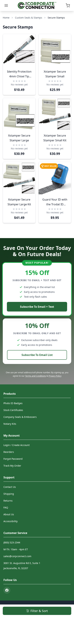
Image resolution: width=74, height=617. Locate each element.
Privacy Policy (55, 375)
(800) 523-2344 (11, 542)
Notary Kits (9, 423)
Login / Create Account (16, 445)
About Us (8, 514)
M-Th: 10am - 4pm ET (15, 549)
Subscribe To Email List (37, 355)
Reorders (8, 452)
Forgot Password (13, 458)
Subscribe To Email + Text (37, 307)
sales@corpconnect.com (17, 556)
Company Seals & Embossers (20, 417)
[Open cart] (67, 5)
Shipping (8, 493)
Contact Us (9, 487)
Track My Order (12, 465)
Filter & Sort (39, 611)
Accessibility (10, 521)
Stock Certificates (13, 410)
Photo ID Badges (13, 403)
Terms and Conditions (35, 375)
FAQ (5, 507)
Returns (8, 500)
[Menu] (6, 5)
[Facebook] (6, 590)
